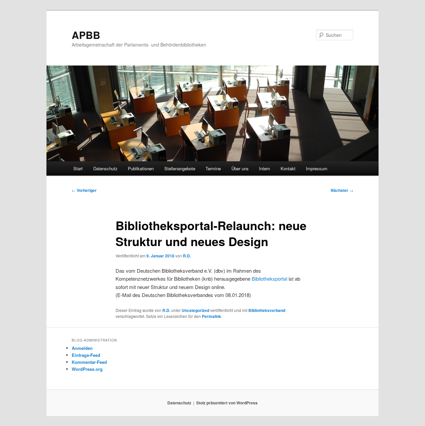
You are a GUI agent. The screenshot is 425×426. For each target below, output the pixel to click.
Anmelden (82, 348)
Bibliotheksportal (269, 278)
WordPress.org (87, 369)
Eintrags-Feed (86, 355)
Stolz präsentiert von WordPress (227, 403)
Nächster (342, 190)
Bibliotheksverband (266, 310)
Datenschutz (105, 168)
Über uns (240, 168)
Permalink (211, 316)
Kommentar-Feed (89, 362)
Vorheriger (84, 190)
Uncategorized (195, 310)
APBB (86, 35)
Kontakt (288, 168)
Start (78, 168)
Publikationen (141, 168)
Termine (213, 168)
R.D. (187, 256)
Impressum (316, 168)
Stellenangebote (179, 168)
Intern (264, 168)
